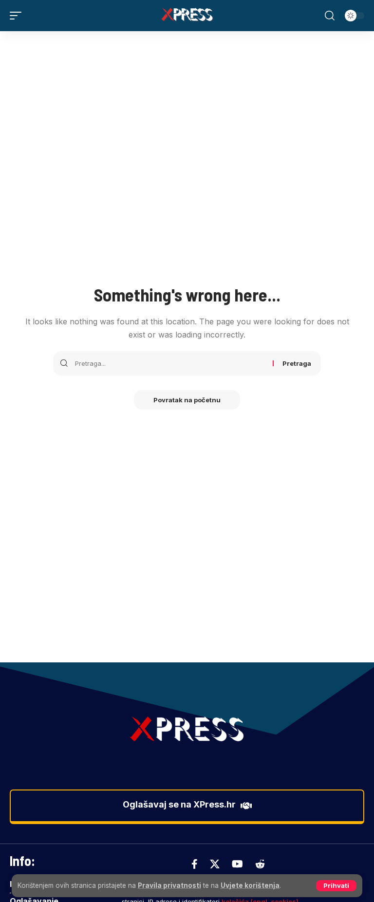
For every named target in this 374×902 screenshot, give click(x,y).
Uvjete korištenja (250, 885)
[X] (214, 864)
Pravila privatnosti (169, 885)
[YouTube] (237, 864)
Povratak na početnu (187, 400)
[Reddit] (260, 864)
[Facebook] (194, 864)
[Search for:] (170, 363)
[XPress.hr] (187, 15)
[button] (336, 885)
